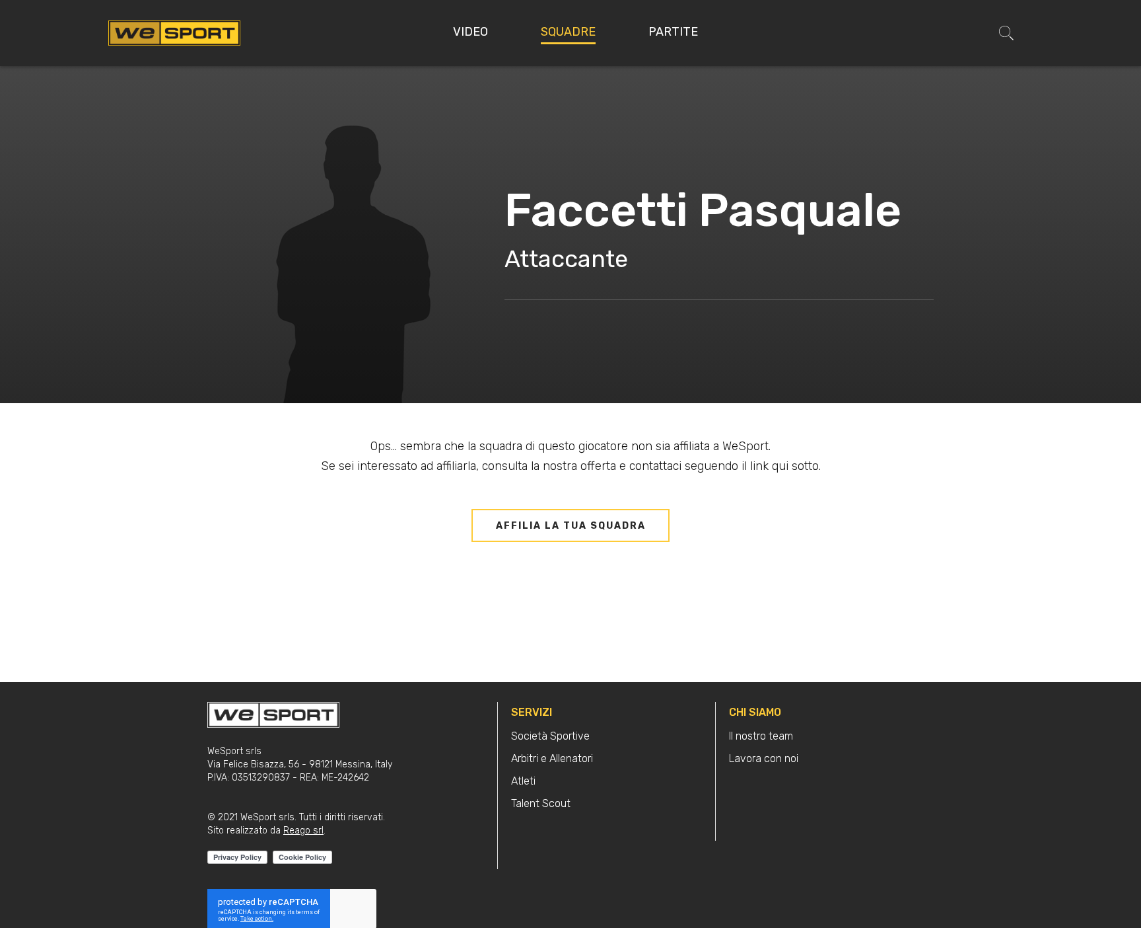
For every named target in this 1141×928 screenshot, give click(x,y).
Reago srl (303, 830)
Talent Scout (540, 803)
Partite (673, 31)
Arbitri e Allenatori (552, 758)
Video (470, 31)
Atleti (523, 781)
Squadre (568, 31)
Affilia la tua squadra (571, 525)
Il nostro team (761, 736)
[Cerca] (1006, 33)
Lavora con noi (763, 758)
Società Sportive (550, 736)
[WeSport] (174, 32)
